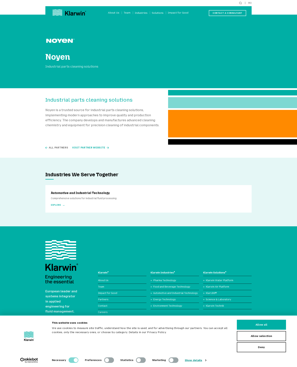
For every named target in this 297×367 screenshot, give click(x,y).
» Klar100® (210, 293)
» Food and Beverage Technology (170, 286)
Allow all (261, 324)
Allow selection (261, 336)
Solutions (157, 12)
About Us (113, 12)
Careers (103, 312)
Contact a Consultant (227, 13)
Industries (141, 12)
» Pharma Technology (163, 280)
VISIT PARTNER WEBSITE (88, 147)
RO (250, 3)
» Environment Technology (166, 305)
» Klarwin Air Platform (216, 286)
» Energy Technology (163, 299)
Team (127, 12)
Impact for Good (178, 12)
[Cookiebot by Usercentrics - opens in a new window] (29, 360)
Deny (261, 347)
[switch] (109, 360)
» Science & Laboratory (217, 299)
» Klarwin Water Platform (218, 280)
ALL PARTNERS (58, 147)
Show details (193, 360)
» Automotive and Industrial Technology (174, 293)
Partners (103, 299)
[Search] (240, 3)
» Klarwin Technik (213, 305)
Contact (102, 305)
